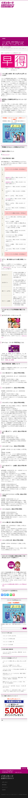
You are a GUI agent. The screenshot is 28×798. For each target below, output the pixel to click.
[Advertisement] (14, 24)
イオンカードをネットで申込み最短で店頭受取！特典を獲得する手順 (14, 670)
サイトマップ (4, 787)
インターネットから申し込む (7, 771)
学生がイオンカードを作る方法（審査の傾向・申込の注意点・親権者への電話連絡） (14, 678)
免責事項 (4, 789)
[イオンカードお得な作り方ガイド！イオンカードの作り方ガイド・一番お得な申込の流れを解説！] (7, 6)
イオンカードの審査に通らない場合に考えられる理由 (14, 662)
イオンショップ (7, 267)
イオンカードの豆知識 (8, 644)
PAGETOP (24, 768)
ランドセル (8, 198)
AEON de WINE (9, 359)
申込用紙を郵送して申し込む (7, 772)
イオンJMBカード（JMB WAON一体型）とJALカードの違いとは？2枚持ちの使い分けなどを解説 (14, 690)
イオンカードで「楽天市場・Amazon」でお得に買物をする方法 (14, 686)
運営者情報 (4, 784)
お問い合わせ (4, 782)
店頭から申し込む (18, 772)
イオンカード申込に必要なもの (7, 770)
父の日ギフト (9, 182)
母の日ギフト (9, 177)
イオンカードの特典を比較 (9, 638)
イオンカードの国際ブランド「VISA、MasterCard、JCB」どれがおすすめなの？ (12, 666)
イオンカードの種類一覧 (8, 641)
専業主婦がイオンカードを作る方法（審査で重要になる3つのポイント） (14, 674)
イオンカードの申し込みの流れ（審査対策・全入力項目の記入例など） (14, 653)
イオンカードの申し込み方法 (9, 635)
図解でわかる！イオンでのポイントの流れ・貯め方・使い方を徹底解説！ (14, 682)
